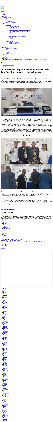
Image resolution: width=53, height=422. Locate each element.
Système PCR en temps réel (15, 28)
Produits (5, 23)
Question (8, 52)
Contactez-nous (6, 54)
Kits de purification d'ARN (30, 241)
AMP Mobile (17, 240)
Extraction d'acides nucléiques (26, 243)
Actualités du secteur (10, 49)
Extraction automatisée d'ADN (16, 241)
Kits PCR (11, 37)
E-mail (2, 246)
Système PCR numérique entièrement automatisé (19, 30)
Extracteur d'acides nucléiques (15, 26)
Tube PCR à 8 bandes (13, 42)
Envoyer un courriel (5, 245)
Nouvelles (5, 47)
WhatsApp (3, 248)
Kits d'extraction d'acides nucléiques (17, 36)
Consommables (9, 41)
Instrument (8, 25)
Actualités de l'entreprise (11, 48)
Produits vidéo (9, 53)
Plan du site (10, 240)
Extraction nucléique (5, 241)
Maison (5, 16)
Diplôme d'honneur (10, 21)
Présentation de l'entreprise (12, 18)
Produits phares (4, 240)
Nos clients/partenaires (11, 22)
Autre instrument (12, 33)
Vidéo (4, 46)
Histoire (8, 20)
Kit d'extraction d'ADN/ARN (12, 243)
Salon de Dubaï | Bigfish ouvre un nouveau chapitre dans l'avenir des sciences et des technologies (24, 59)
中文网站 (6, 9)
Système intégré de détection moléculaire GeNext (19, 31)
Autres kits (11, 38)
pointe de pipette (12, 44)
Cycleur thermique (13, 27)
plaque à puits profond (14, 43)
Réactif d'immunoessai (14, 39)
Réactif (7, 35)
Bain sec (11, 32)
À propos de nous (7, 226)
